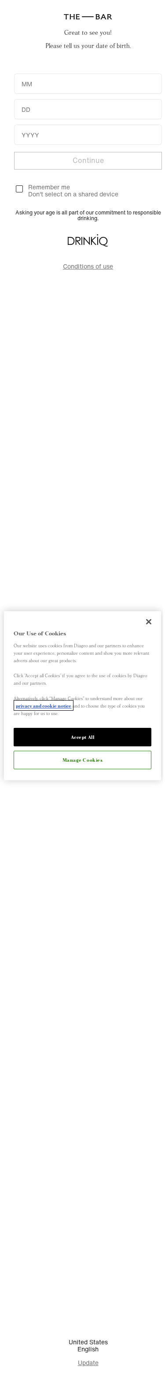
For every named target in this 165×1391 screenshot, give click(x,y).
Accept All (83, 737)
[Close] (148, 621)
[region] (82, 695)
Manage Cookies (82, 759)
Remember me (49, 187)
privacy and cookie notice (43, 705)
